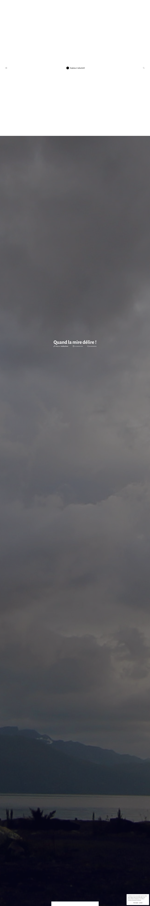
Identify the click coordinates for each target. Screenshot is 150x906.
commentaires (92, 346)
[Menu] (6, 68)
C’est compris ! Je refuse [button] (137, 902)
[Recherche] (144, 68)
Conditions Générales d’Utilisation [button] (134, 900)
